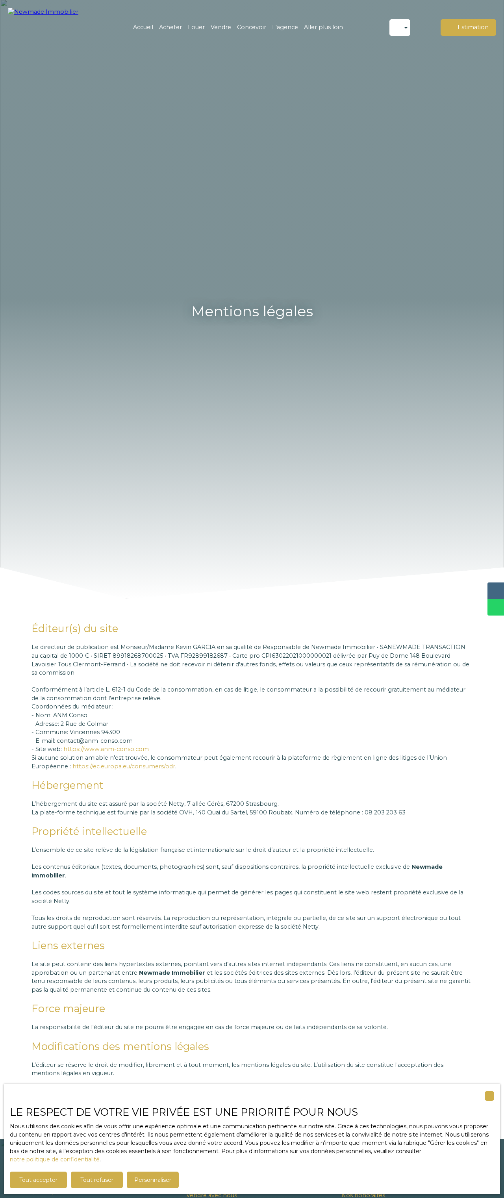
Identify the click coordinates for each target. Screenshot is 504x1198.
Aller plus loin (323, 27)
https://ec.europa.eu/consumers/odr (123, 766)
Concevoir (251, 27)
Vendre (221, 27)
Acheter (170, 27)
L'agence (285, 27)
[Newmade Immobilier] (47, 27)
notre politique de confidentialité (55, 1159)
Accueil (143, 27)
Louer (196, 27)
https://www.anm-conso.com (106, 749)
